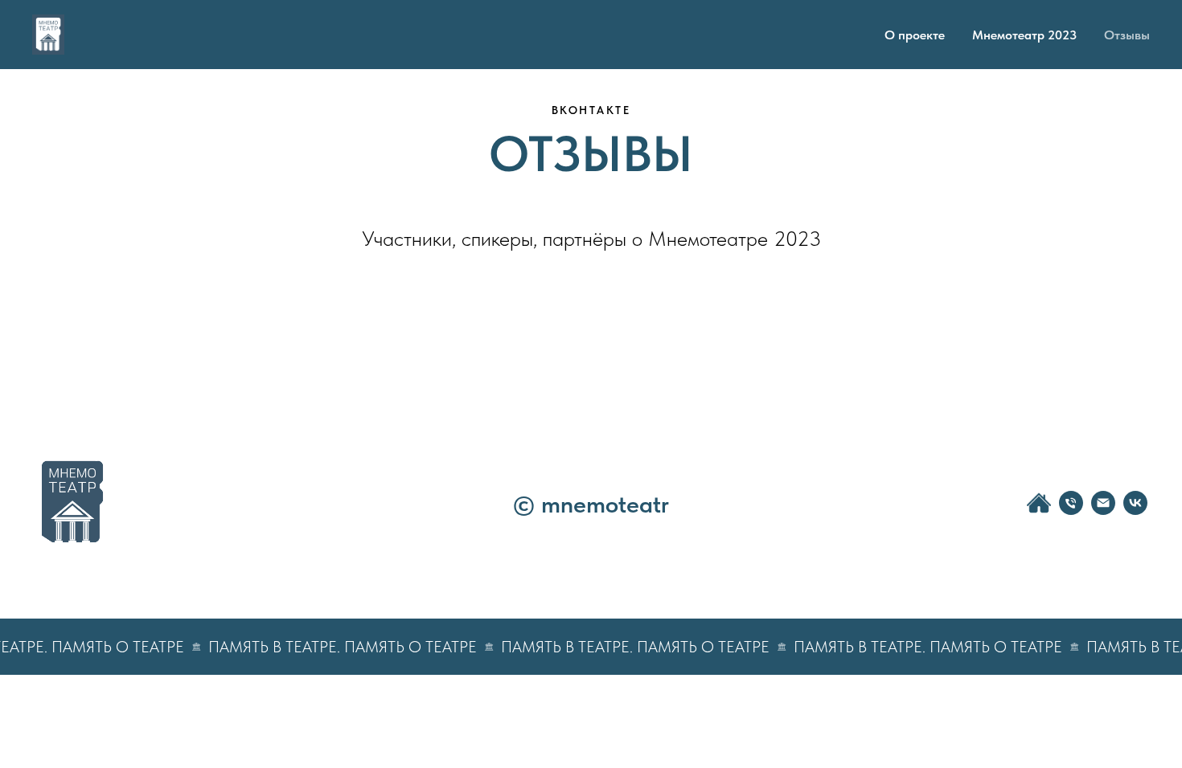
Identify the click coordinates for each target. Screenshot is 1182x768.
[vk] (1135, 510)
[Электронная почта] (1103, 510)
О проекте (914, 35)
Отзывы (1127, 35)
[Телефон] (1071, 510)
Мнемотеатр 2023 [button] (1024, 35)
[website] (1039, 510)
